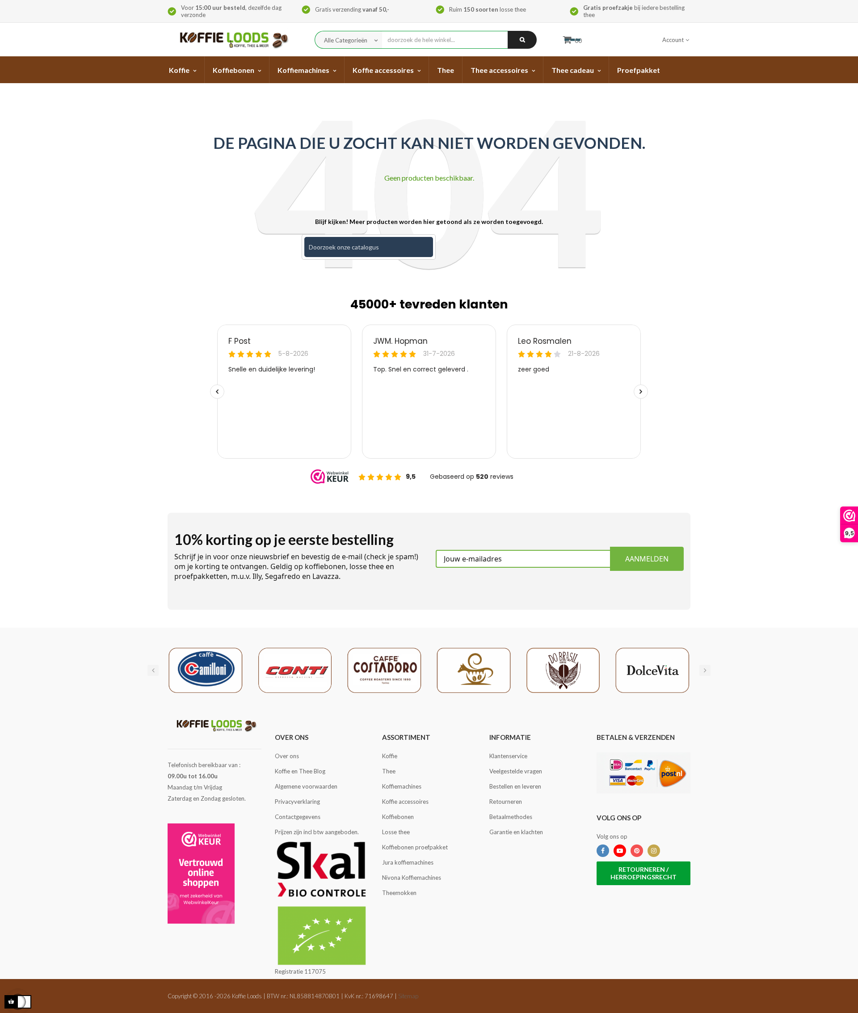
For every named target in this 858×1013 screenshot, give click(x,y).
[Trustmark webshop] (201, 873)
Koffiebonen (398, 816)
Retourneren (505, 801)
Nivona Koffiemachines (411, 877)
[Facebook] (603, 850)
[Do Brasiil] (563, 669)
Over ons (287, 756)
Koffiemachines (401, 786)
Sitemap (408, 996)
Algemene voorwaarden (306, 786)
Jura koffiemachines (407, 862)
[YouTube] (620, 850)
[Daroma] (474, 669)
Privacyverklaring (297, 801)
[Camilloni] (206, 669)
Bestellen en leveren (515, 786)
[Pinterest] (637, 850)
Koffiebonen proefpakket (415, 847)
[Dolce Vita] (652, 669)
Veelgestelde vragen (515, 771)
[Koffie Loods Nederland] (231, 39)
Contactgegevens (297, 816)
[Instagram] (654, 850)
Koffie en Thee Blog (300, 771)
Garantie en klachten (516, 832)
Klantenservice (508, 756)
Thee (388, 771)
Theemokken (399, 892)
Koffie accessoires (405, 801)
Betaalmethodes (510, 816)
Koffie (389, 756)
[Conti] (295, 669)
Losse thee (396, 832)
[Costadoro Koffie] (384, 669)
